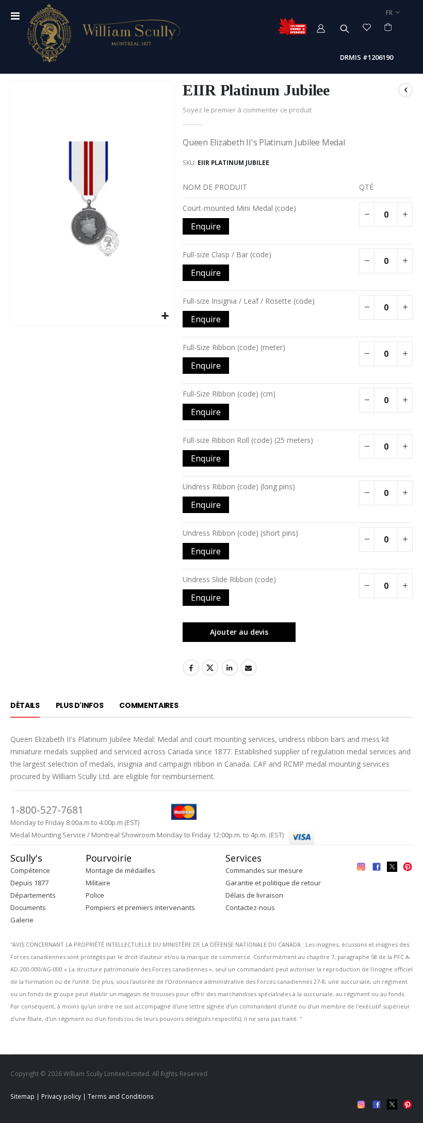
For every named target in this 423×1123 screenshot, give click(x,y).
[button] (165, 316)
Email (248, 667)
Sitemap (22, 1096)
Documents (28, 907)
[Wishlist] (367, 27)
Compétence (30, 870)
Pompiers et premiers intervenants (140, 907)
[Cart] (388, 27)
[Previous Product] (405, 90)
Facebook (191, 667)
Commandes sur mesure (264, 870)
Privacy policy (61, 1096)
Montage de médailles (120, 870)
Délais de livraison (254, 895)
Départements (33, 895)
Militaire (98, 882)
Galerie (22, 919)
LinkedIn (229, 667)
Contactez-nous (250, 907)
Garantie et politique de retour (273, 882)
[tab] (25, 706)
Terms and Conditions (121, 1096)
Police (95, 895)
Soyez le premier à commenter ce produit (247, 109)
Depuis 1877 (29, 882)
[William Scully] (103, 33)
